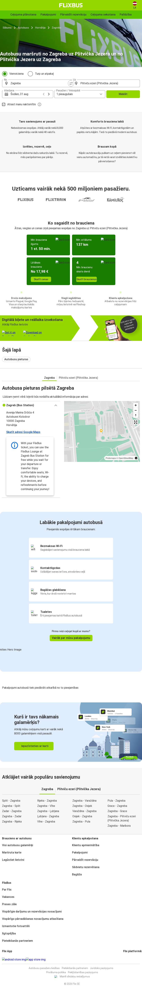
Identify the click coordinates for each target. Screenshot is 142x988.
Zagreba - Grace (117, 811)
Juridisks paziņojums (101, 968)
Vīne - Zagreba (46, 821)
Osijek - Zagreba (82, 816)
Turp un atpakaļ (44, 73)
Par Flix (6, 889)
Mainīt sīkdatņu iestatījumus (75, 976)
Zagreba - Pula (81, 821)
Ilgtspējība (9, 933)
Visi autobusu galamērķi (17, 845)
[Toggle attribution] (136, 458)
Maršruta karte (11, 852)
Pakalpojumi (80, 852)
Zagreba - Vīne (46, 806)
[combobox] (40, 83)
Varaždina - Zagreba (84, 811)
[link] (71, 732)
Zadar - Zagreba (11, 811)
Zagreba (56, 27)
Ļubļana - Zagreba (48, 816)
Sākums (7, 27)
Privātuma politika (56, 972)
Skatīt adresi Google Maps (23, 432)
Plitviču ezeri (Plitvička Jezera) (78, 377)
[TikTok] (128, 959)
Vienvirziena (16, 73)
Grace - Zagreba (117, 806)
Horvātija (40, 27)
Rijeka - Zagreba (47, 800)
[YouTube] (125, 959)
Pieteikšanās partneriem (17, 940)
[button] (31, 405)
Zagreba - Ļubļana (48, 811)
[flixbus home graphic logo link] (71, 5)
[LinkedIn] (126, 959)
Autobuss (23, 27)
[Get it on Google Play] (14, 960)
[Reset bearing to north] (135, 415)
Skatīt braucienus (86, 279)
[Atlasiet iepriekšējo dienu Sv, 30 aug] (44, 94)
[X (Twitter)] (127, 959)
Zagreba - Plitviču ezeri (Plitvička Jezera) (122, 818)
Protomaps (111, 457)
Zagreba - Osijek (82, 806)
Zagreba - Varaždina (84, 800)
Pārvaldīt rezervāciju (85, 859)
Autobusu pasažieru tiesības (44, 968)
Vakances (8, 897)
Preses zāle (9, 904)
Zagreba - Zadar (11, 816)
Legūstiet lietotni (13, 859)
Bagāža (77, 874)
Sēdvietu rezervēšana (85, 867)
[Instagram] (124, 959)
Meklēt (123, 94)
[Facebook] (123, 959)
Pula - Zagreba (116, 800)
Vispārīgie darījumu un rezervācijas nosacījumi (32, 911)
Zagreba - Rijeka (12, 821)
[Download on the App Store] (36, 960)
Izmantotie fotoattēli (16, 926)
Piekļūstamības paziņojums (83, 972)
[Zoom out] (135, 410)
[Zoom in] (135, 405)
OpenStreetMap (125, 457)
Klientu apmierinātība (85, 845)
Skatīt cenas (41, 279)
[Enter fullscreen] (135, 422)
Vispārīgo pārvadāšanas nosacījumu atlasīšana (32, 918)
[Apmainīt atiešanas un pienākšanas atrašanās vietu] (71, 83)
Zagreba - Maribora (119, 825)
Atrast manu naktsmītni (21, 104)
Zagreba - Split (11, 806)
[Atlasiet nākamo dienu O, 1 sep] (49, 94)
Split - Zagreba (11, 800)
